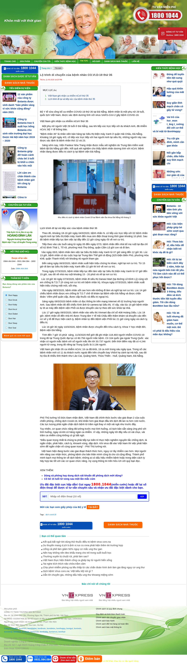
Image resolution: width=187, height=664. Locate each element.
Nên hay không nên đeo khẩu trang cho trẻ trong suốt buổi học (76, 552)
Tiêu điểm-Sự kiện (19, 88)
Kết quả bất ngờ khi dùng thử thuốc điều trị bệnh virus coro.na (76, 541)
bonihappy (60, 628)
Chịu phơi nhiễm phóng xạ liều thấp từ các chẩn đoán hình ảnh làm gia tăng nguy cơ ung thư (93, 567)
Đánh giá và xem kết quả (17, 335)
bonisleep (8, 632)
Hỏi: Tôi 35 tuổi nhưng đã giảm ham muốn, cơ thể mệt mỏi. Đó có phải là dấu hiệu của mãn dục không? (168, 324)
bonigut (69, 628)
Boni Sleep (12, 323)
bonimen (22, 628)
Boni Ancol (12, 309)
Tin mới (58, 68)
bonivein (77, 628)
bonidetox (51, 628)
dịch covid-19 (51, 515)
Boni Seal (12, 328)
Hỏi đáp (96, 61)
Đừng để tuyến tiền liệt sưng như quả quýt (175, 78)
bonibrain (42, 628)
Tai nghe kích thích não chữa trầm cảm (64, 563)
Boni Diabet (13, 314)
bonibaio (25, 632)
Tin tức (84, 61)
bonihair (61, 632)
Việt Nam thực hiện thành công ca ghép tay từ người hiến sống (77, 560)
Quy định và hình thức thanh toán (110, 614)
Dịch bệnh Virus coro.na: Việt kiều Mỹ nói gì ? (67, 571)
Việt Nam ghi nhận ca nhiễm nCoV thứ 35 (67, 96)
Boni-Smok (12, 300)
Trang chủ (10, 61)
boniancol (53, 632)
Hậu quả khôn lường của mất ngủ (175, 92)
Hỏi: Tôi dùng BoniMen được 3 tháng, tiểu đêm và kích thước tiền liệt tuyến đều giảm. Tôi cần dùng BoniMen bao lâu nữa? (168, 295)
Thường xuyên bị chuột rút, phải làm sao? (65, 556)
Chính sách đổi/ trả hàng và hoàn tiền (112, 624)
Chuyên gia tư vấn (19, 205)
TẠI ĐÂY (93, 507)
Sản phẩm (25, 61)
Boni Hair (12, 318)
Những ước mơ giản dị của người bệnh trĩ (175, 175)
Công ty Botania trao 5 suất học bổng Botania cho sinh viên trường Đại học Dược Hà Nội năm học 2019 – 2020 (19, 130)
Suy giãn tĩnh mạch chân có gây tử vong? (175, 106)
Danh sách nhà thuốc (116, 61)
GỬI (142, 496)
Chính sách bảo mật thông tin (109, 627)
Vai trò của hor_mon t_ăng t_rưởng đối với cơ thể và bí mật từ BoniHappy (168, 124)
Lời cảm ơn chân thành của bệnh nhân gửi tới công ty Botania (27, 179)
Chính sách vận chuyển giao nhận (111, 617)
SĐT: (44, 496)
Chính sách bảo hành (105, 621)
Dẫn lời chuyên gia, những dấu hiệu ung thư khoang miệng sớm (77, 574)
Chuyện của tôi (42, 61)
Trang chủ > (46, 68)
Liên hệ (135, 61)
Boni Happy (13, 295)
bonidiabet (32, 628)
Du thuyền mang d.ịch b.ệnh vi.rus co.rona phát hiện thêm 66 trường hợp (82, 545)
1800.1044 (101, 484)
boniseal (17, 632)
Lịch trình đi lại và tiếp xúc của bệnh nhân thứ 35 (70, 99)
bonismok (34, 632)
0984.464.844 (22, 268)
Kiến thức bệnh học (65, 61)
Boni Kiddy (12, 305)
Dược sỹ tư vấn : (21, 68)
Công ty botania (11, 628)
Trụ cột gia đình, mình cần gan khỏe (175, 142)
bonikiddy (44, 632)
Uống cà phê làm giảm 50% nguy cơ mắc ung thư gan (72, 549)
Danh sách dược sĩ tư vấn (19, 76)
